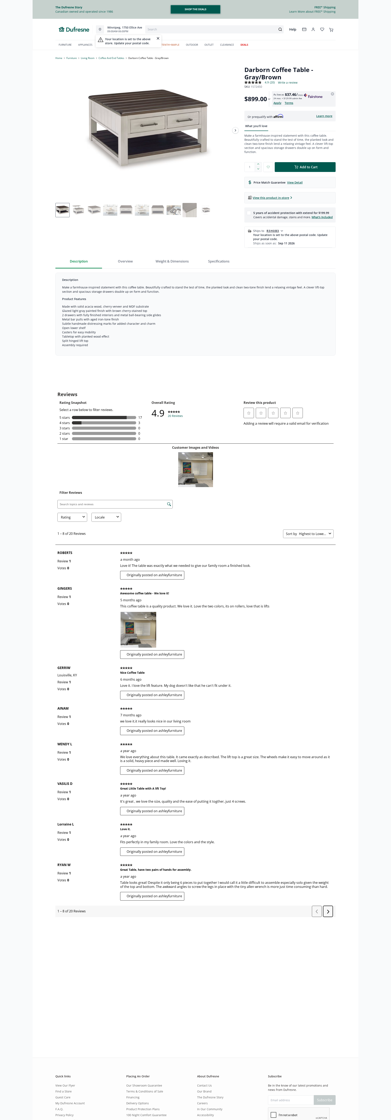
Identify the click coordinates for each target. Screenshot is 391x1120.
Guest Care (62, 1097)
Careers (202, 1103)
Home (58, 58)
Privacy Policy (64, 1115)
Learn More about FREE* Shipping (312, 11)
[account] (313, 29)
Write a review (288, 82)
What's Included (322, 217)
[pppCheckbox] (249, 213)
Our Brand (204, 1091)
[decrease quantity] (258, 169)
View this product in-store (271, 198)
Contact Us (204, 1085)
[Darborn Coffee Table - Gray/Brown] (148, 130)
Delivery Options (137, 1103)
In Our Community (209, 1109)
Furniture (71, 58)
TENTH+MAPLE (170, 45)
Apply (277, 103)
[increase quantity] (258, 164)
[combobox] (214, 29)
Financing (132, 1097)
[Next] (235, 130)
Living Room (87, 58)
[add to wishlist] (268, 167)
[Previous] (61, 130)
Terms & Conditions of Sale (144, 1091)
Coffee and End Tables (111, 58)
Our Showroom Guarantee (144, 1085)
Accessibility (205, 1115)
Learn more (324, 116)
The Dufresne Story (210, 1097)
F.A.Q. (59, 1109)
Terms (289, 103)
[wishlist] (322, 29)
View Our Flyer (65, 1085)
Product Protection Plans (143, 1109)
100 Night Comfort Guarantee (146, 1115)
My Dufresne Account (70, 1103)
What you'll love (256, 126)
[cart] (331, 29)
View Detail (295, 182)
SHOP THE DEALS (195, 9)
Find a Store (63, 1091)
